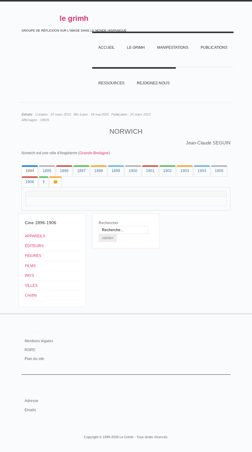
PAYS (29, 276)
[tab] (30, 171)
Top (227, 313)
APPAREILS (35, 236)
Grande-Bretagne (94, 153)
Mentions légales (39, 341)
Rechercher (108, 223)
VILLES (31, 285)
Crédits (31, 295)
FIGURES (33, 256)
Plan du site (34, 359)
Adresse (31, 401)
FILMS (30, 266)
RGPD (30, 350)
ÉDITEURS (34, 246)
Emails (30, 410)
